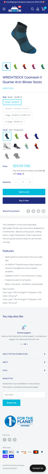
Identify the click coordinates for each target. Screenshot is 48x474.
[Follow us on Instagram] (15, 440)
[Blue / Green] (27, 146)
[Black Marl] (17, 156)
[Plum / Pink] (27, 136)
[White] (7, 146)
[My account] (37, 8)
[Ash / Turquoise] (7, 136)
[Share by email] (43, 211)
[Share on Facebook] (28, 211)
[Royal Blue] (36, 136)
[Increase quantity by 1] (30, 182)
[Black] (17, 146)
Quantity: (7, 182)
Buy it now (24, 200)
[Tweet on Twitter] (38, 211)
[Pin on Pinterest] (33, 211)
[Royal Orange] (36, 146)
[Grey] (7, 156)
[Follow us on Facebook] (4, 440)
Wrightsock (8, 88)
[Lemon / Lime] (17, 136)
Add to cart (24, 192)
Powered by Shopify (10, 468)
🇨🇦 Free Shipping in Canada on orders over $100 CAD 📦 (24, 2)
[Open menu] (4, 9)
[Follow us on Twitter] (9, 440)
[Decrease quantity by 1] (16, 182)
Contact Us (38, 468)
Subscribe (11, 402)
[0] (43, 9)
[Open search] (32, 8)
